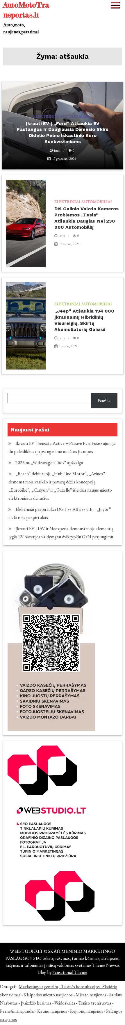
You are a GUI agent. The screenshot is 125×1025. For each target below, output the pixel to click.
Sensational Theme (70, 972)
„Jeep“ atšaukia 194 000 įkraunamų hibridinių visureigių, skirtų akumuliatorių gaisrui (84, 320)
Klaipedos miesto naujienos (48, 995)
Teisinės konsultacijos (80, 987)
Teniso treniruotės (94, 1003)
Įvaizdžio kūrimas (36, 1003)
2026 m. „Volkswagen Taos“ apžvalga (49, 462)
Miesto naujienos (91, 995)
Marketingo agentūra (38, 987)
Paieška (104, 400)
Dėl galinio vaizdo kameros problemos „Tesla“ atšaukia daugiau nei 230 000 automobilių (86, 218)
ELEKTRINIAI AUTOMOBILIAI (83, 202)
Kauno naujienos (52, 1011)
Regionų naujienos (86, 1011)
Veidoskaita (64, 1003)
